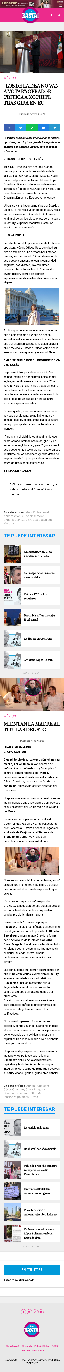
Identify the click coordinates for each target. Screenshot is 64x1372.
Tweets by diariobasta (19, 1280)
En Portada (38, 1350)
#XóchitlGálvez (14, 519)
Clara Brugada (35, 1089)
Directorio (27, 1346)
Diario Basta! (12, 1346)
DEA (28, 519)
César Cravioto (14, 1089)
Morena (9, 523)
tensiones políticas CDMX (21, 1096)
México (26, 1350)
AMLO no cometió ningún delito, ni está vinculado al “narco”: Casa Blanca (33, 489)
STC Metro (38, 1093)
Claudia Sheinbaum (16, 1093)
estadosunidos (42, 519)
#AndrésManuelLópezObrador (24, 516)
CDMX (55, 1346)
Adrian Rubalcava (38, 1085)
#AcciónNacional (37, 512)
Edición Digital (41, 1346)
